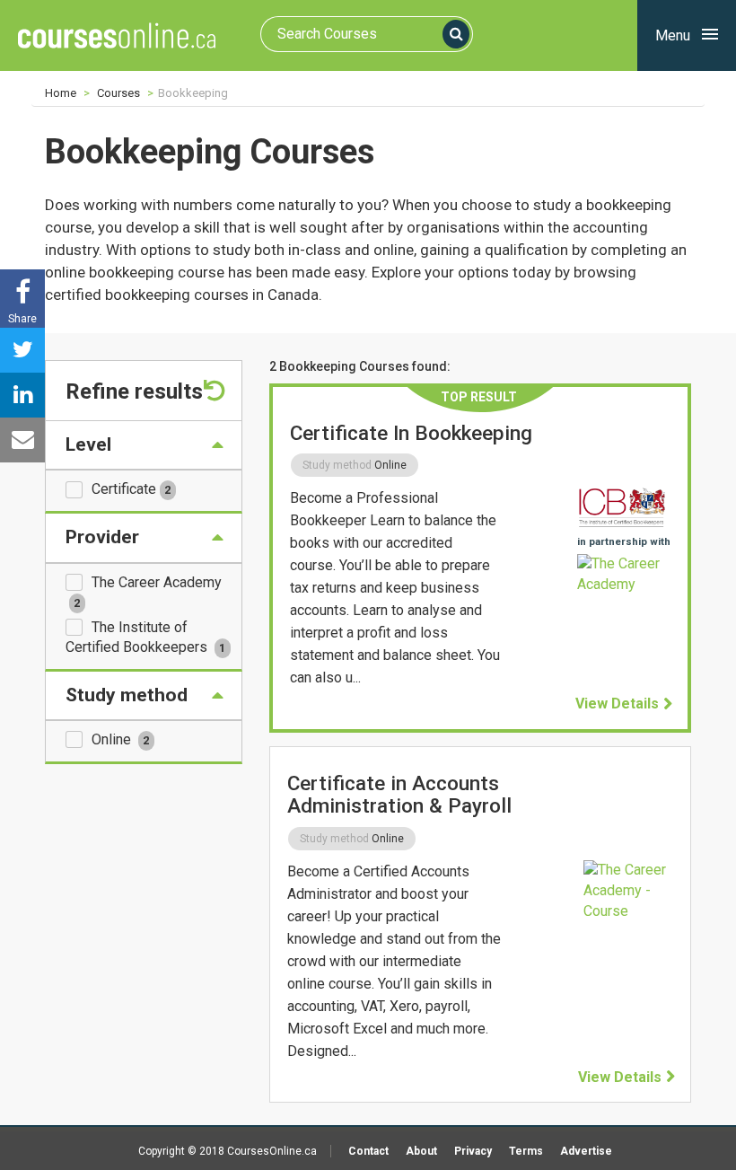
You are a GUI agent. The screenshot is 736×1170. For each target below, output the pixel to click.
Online (120, 739)
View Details (617, 703)
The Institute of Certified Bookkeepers (145, 637)
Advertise (586, 1151)
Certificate (131, 488)
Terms (526, 1151)
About (421, 1151)
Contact (368, 1151)
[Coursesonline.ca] (116, 35)
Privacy (473, 1151)
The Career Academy (148, 592)
